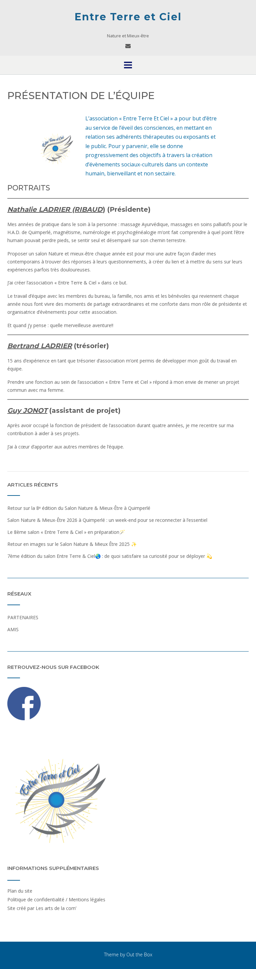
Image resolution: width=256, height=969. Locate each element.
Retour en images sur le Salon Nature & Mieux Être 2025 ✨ (72, 544)
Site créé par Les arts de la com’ (41, 908)
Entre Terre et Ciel (128, 17)
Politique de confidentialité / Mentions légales (56, 899)
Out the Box (139, 954)
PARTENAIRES (22, 617)
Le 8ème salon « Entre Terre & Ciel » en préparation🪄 (66, 532)
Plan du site (19, 891)
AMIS (13, 629)
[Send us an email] (128, 45)
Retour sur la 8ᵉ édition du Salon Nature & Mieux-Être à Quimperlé (78, 508)
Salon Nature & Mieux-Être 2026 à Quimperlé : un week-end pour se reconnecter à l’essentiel (107, 520)
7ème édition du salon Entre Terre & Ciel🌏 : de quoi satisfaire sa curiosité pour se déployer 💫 (109, 556)
